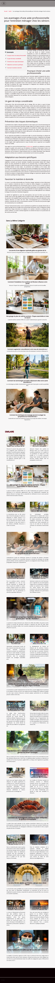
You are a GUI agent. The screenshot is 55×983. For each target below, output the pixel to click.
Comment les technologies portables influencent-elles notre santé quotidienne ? (27, 381)
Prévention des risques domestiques (15, 62)
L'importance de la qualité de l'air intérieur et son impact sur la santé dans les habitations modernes (15, 844)
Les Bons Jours (29, 146)
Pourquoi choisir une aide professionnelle (16, 55)
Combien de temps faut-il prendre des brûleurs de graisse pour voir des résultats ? (27, 618)
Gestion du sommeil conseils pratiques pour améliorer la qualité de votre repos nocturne (27, 685)
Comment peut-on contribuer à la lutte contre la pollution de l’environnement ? (39, 908)
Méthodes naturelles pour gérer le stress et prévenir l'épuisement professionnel (16, 908)
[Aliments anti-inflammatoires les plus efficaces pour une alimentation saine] (39, 706)
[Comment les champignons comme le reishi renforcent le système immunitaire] (27, 810)
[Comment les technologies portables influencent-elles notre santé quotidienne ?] (27, 367)
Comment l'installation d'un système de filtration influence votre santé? (27, 282)
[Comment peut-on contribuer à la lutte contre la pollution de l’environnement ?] (39, 905)
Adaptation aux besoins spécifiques (15, 65)
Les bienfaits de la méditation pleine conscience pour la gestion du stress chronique (27, 751)
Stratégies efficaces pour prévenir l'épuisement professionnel (16, 642)
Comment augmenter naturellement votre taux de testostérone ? (27, 349)
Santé (10, 11)
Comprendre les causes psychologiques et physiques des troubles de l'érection (39, 776)
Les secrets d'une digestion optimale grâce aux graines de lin (27, 250)
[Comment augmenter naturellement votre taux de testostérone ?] (27, 335)
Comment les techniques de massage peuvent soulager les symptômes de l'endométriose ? (27, 415)
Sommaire (10, 52)
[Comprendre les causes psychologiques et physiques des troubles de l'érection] (39, 773)
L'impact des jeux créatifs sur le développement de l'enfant (39, 642)
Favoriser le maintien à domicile (14, 68)
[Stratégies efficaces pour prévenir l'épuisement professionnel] (16, 639)
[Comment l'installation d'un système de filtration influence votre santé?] (27, 268)
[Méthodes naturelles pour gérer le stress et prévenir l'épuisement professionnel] (16, 905)
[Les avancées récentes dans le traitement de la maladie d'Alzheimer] (39, 840)
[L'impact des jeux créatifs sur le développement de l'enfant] (39, 639)
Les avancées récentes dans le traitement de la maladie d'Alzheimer (39, 842)
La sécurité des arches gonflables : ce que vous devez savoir (27, 884)
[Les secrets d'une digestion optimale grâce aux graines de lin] (27, 236)
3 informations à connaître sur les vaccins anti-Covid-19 (27, 950)
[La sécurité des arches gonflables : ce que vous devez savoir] (27, 875)
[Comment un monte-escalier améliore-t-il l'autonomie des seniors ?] (16, 574)
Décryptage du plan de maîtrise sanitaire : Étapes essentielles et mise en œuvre (27, 317)
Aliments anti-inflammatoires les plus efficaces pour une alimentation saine (39, 709)
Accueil (5, 11)
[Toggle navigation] (4, 3)
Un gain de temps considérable (14, 59)
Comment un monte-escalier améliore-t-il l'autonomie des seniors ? (15, 577)
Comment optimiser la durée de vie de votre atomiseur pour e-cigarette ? (39, 577)
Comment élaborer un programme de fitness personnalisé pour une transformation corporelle (16, 710)
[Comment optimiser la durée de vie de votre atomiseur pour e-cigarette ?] (39, 574)
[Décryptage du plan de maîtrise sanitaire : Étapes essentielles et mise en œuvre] (27, 302)
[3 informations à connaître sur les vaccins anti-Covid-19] (27, 942)
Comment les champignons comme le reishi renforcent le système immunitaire (27, 818)
